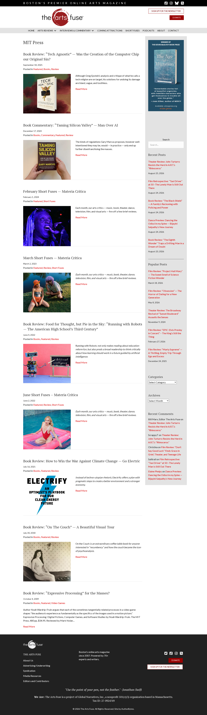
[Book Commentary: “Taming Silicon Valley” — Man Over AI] (47, 159)
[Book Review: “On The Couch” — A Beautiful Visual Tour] (47, 561)
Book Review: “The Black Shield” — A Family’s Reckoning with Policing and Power (165, 204)
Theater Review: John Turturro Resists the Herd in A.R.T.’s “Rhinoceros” (164, 165)
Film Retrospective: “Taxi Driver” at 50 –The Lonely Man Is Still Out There (165, 184)
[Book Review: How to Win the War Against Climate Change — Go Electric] (47, 495)
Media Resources (32, 675)
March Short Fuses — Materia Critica (52, 257)
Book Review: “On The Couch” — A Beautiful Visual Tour (68, 527)
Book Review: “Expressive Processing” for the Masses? (66, 593)
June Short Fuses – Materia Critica (50, 394)
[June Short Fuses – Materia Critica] (47, 429)
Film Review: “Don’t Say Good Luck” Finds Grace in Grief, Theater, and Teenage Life (164, 451)
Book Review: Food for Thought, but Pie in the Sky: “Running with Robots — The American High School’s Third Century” (82, 327)
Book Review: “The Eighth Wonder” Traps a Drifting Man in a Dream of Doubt (166, 243)
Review (55, 69)
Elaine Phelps (155, 471)
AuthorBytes (127, 709)
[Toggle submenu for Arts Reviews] (55, 30)
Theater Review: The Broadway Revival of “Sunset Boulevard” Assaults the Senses (164, 314)
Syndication (29, 670)
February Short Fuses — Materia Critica (54, 191)
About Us (28, 660)
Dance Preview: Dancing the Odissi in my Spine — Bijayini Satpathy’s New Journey (162, 223)
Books (46, 69)
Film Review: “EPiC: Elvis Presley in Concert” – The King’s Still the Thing (165, 333)
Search (166, 139)
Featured (38, 69)
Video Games (58, 603)
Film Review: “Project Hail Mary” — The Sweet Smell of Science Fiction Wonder (165, 274)
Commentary (48, 135)
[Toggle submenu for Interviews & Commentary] (93, 30)
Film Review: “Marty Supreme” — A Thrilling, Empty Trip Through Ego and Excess (165, 353)
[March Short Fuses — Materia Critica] (47, 292)
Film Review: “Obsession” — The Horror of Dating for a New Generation (165, 294)
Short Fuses (49, 201)
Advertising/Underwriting (36, 665)
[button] (166, 11)
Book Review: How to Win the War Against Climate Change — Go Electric (81, 461)
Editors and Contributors (36, 681)
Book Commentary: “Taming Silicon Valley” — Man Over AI (70, 125)
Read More (81, 88)
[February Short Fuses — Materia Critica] (47, 225)
